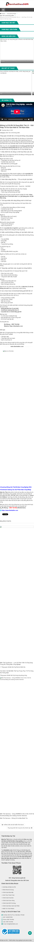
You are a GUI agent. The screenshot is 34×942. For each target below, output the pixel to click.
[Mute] (29, 119)
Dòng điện (4, 240)
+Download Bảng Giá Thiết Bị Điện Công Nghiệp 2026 (15, 487)
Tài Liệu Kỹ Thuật (11, 13)
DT (6, 495)
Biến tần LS (3, 138)
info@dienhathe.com (12, 924)
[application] (17, 111)
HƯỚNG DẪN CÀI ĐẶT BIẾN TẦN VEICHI (13, 824)
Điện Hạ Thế (3, 492)
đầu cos (24, 492)
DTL (9, 495)
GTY (12, 495)
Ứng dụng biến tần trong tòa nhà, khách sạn (19, 828)
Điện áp (3, 242)
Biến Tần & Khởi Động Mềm (7, 15)
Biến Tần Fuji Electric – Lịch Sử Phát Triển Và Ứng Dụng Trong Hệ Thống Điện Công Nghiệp (16, 663)
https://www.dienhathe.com (10, 510)
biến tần (15, 146)
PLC (2, 248)
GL (15, 495)
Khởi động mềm (5, 216)
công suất (24, 182)
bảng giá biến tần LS (28, 146)
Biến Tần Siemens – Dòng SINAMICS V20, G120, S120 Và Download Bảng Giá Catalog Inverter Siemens (17, 814)
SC (4, 495)
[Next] (30, 51)
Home (3, 13)
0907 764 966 (10, 919)
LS (18, 146)
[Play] (2, 119)
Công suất (4, 297)
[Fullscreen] (32, 119)
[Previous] (4, 51)
